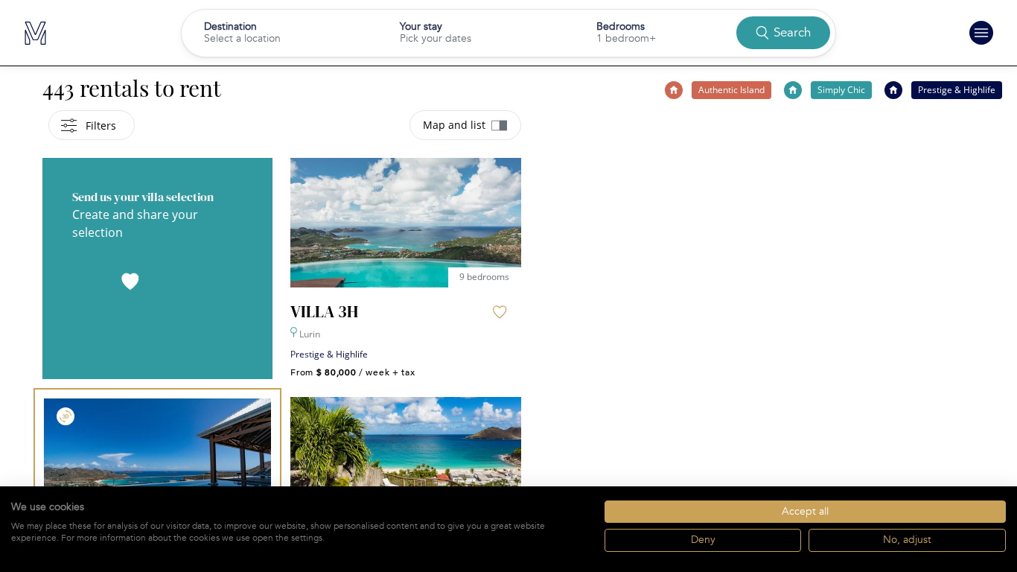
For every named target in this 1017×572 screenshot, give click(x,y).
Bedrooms (620, 26)
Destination (230, 26)
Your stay (421, 26)
